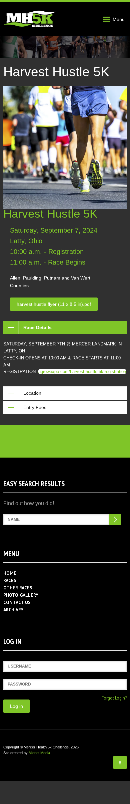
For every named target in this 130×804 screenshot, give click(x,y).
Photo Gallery (20, 595)
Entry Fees (34, 407)
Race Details (37, 327)
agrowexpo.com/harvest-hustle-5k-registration (82, 371)
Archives (13, 610)
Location (32, 393)
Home (9, 573)
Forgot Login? (114, 698)
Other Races (17, 588)
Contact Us (17, 602)
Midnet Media (39, 753)
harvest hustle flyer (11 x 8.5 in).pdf (54, 304)
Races (9, 580)
